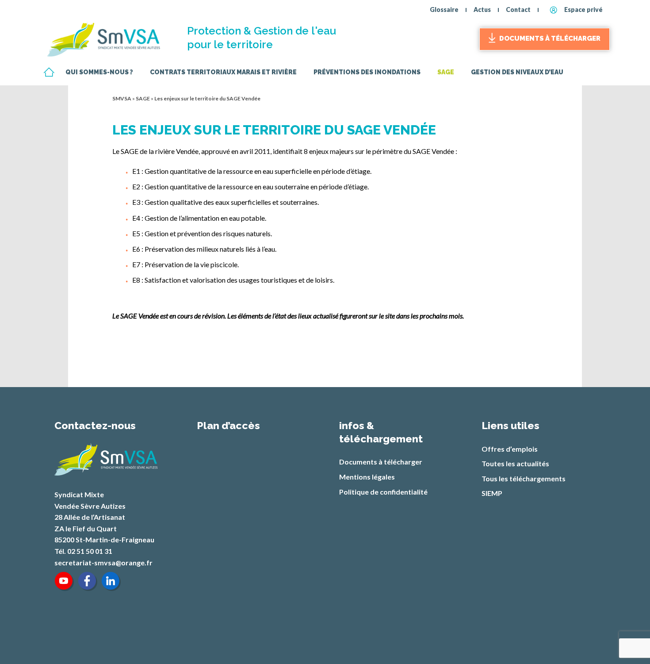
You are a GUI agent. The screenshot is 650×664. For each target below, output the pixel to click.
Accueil (48, 72)
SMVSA (121, 98)
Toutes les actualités (515, 463)
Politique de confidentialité (383, 491)
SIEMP (492, 493)
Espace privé (583, 9)
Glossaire (444, 9)
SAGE (143, 98)
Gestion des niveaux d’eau (517, 72)
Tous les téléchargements (524, 478)
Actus (482, 9)
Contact (518, 9)
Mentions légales (367, 476)
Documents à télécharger (549, 38)
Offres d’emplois (510, 449)
